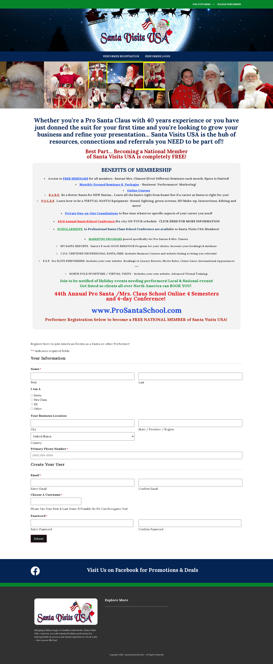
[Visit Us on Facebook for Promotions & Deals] (35, 571)
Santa (37, 395)
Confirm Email (148, 488)
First (34, 382)
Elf (36, 404)
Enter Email (39, 488)
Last (141, 382)
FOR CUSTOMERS (202, 4)
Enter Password (41, 529)
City (33, 429)
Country (36, 442)
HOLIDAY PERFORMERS (229, 4)
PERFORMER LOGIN (157, 56)
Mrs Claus (40, 399)
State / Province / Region (156, 429)
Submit (39, 538)
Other (38, 408)
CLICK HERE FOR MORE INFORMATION (189, 221)
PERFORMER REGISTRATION (121, 56)
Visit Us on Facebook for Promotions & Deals (142, 570)
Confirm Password (151, 529)
